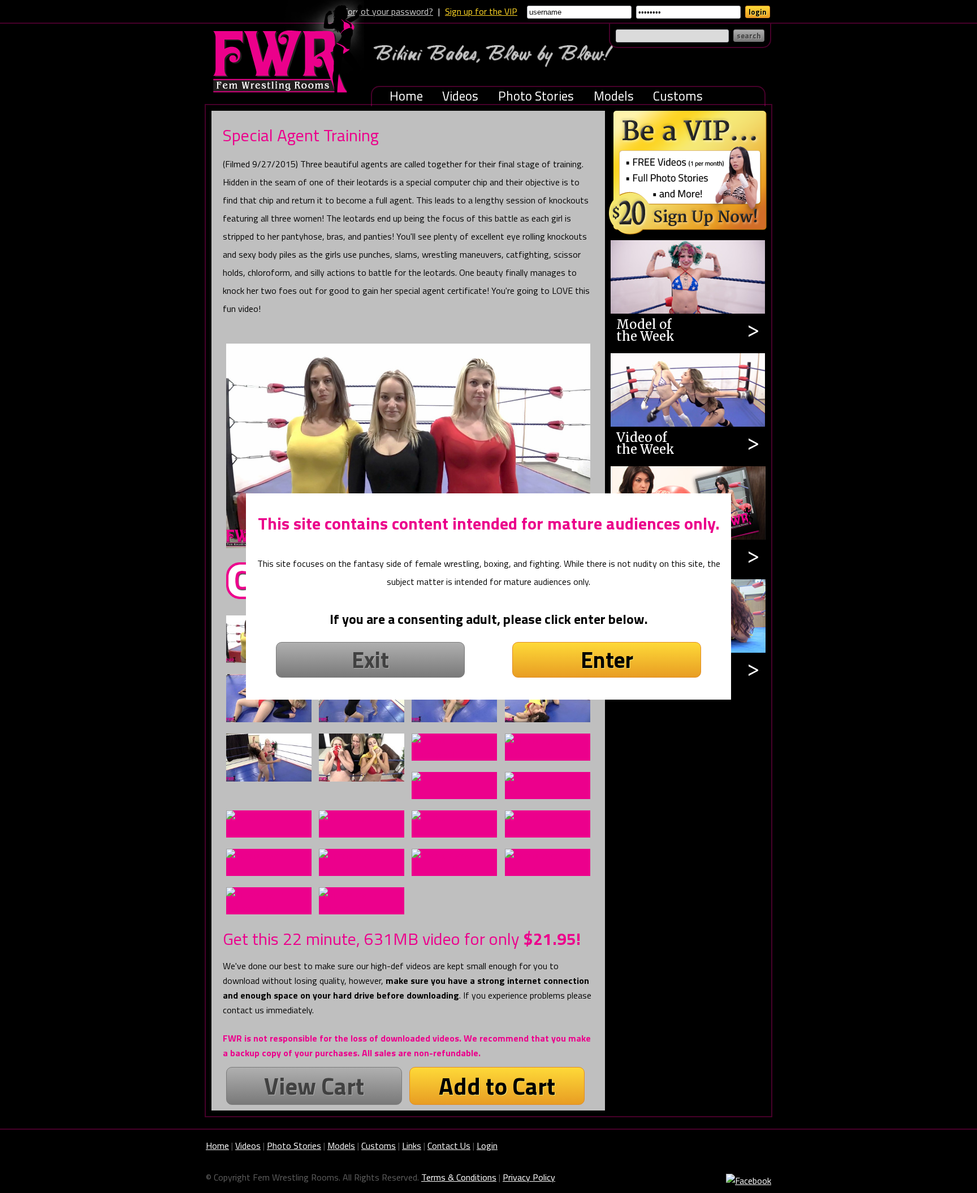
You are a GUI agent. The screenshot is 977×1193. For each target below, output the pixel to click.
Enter (607, 660)
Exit (370, 660)
